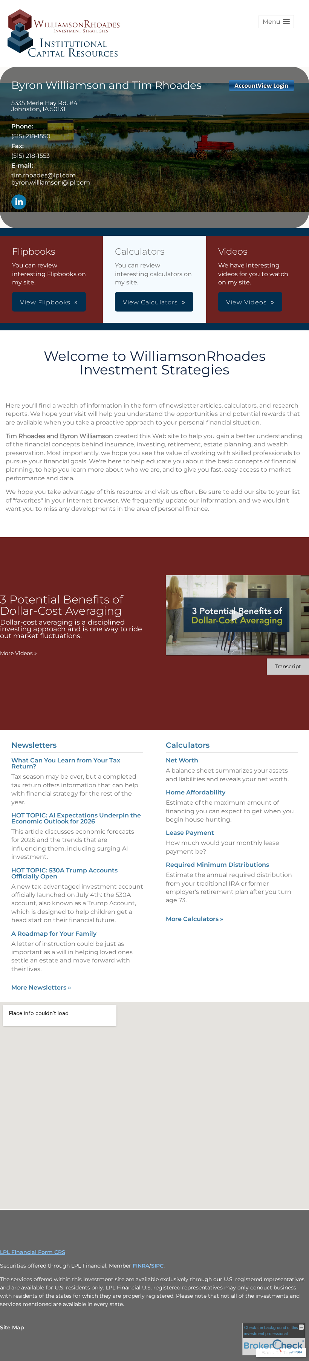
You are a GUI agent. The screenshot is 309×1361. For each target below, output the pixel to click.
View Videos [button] (246, 302)
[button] (276, 21)
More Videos (18, 653)
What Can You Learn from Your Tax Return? (65, 763)
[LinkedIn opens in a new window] (18, 202)
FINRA (141, 1265)
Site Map (12, 1327)
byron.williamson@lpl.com (50, 182)
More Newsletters (41, 987)
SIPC (157, 1265)
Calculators (188, 745)
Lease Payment (190, 832)
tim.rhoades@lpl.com (43, 175)
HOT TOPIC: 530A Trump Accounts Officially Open (64, 873)
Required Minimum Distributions (217, 864)
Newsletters (34, 745)
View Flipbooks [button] (45, 302)
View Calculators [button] (150, 302)
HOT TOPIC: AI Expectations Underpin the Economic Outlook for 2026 (76, 818)
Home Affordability (195, 792)
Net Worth (182, 760)
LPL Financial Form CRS (32, 1252)
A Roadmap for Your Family (53, 933)
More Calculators (194, 919)
